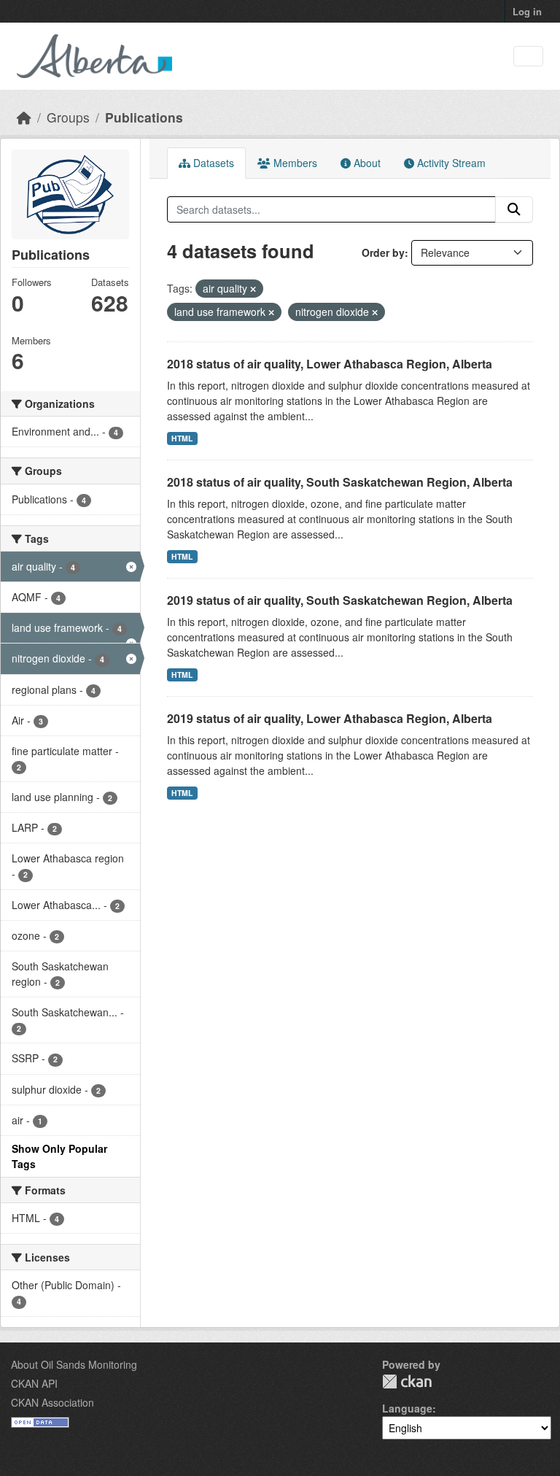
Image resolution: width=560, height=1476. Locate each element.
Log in (527, 11)
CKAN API (34, 1383)
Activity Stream (450, 162)
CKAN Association (52, 1402)
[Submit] (514, 209)
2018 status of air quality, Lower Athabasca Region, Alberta (329, 363)
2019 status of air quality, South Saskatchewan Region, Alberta (340, 600)
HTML (181, 438)
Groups (68, 117)
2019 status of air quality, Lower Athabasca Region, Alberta (329, 718)
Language (407, 1408)
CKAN (407, 1381)
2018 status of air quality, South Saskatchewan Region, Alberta (340, 482)
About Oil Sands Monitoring (74, 1364)
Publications (144, 117)
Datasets (212, 162)
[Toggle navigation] (528, 56)
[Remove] (253, 289)
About (366, 162)
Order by (383, 252)
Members (294, 162)
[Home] (24, 117)
